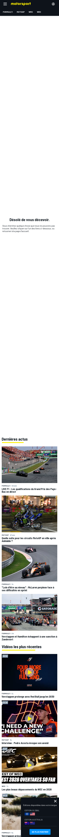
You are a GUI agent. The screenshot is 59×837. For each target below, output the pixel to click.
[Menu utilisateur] (53, 4)
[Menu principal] (5, 4)
